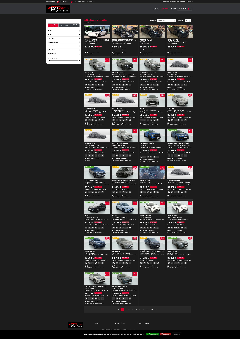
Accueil (156, 9)
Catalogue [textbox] (51, 50)
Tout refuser (166, 334)
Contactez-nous (50, 1)
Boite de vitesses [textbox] (53, 42)
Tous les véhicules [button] (53, 25)
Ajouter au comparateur (93, 52)
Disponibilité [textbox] (52, 53)
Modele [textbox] (50, 34)
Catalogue (164, 9)
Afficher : (180, 20)
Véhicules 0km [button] (64, 25)
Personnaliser (176, 334)
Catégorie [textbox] (51, 38)
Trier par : (153, 20)
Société (173, 9)
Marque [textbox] (50, 30)
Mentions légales (120, 323)
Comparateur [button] (184, 9)
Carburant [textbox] (51, 46)
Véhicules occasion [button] (74, 25)
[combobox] (63, 31)
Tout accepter (153, 334)
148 (151, 309)
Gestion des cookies (143, 323)
